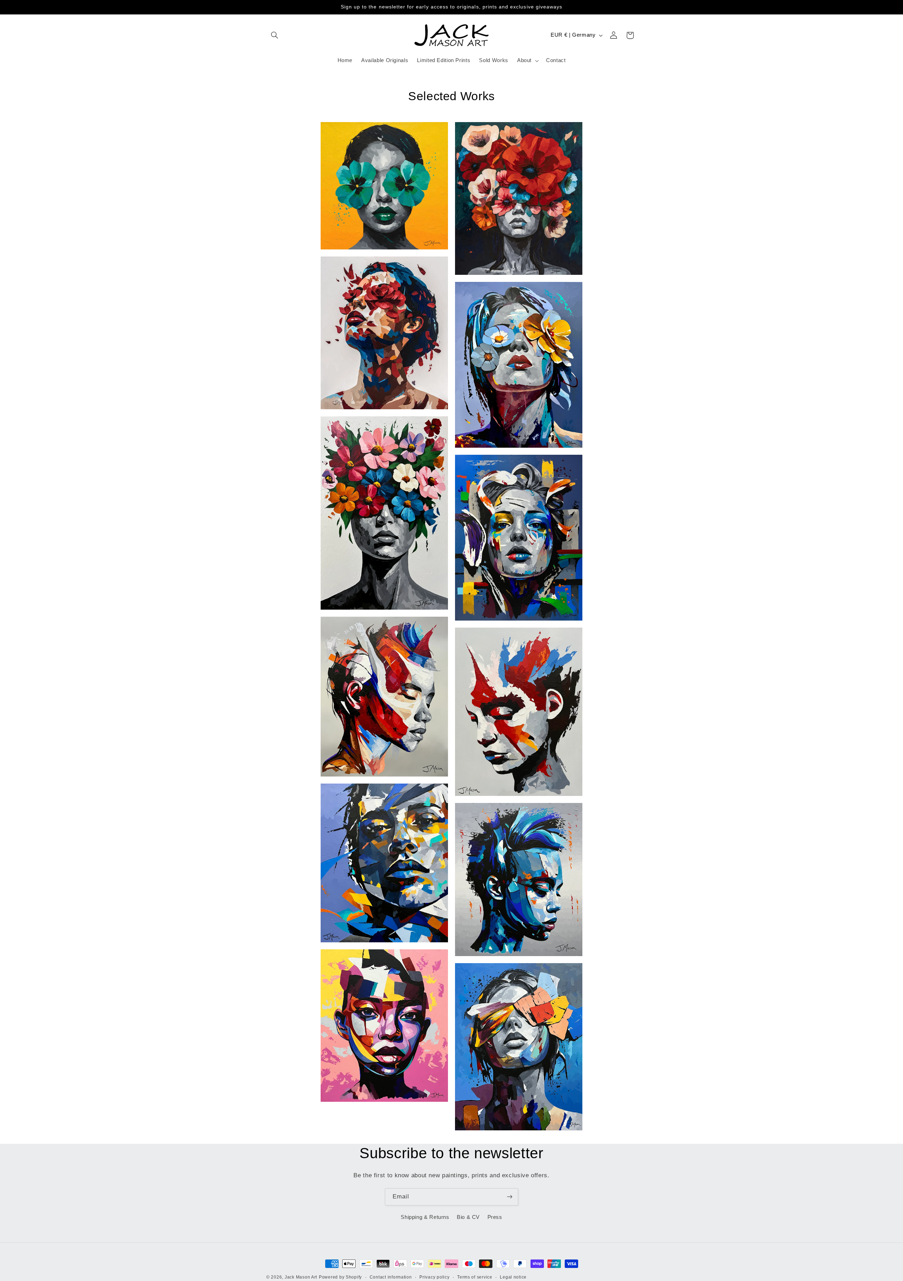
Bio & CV (468, 1217)
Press (494, 1217)
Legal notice (513, 1277)
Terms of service (474, 1277)
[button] (274, 35)
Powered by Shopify (340, 1277)
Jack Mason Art (301, 1277)
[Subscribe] (510, 1197)
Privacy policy (434, 1277)
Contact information (391, 1277)
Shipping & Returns (425, 1217)
